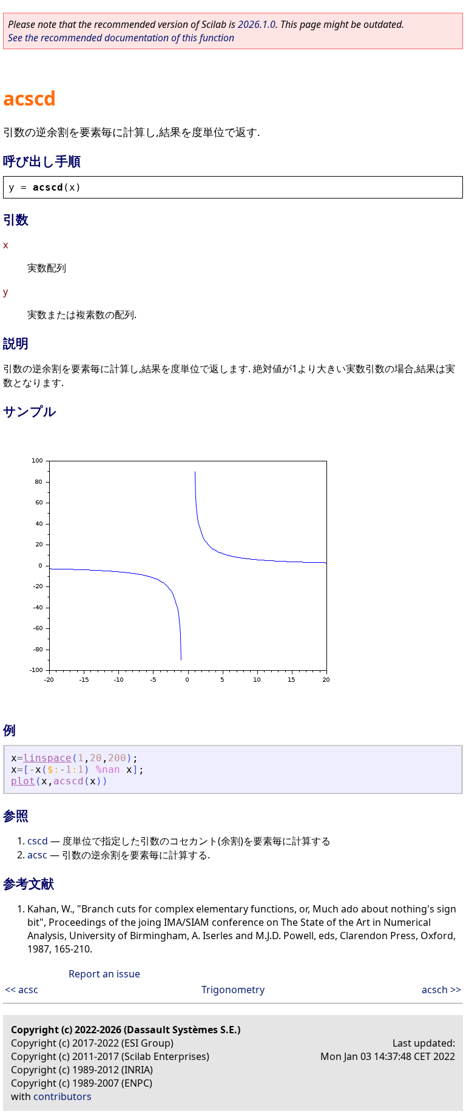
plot (23, 781)
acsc (37, 854)
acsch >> (441, 989)
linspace (47, 758)
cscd (37, 840)
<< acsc (21, 989)
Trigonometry (233, 989)
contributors (62, 1096)
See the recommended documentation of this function (121, 37)
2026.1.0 (256, 24)
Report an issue (104, 973)
